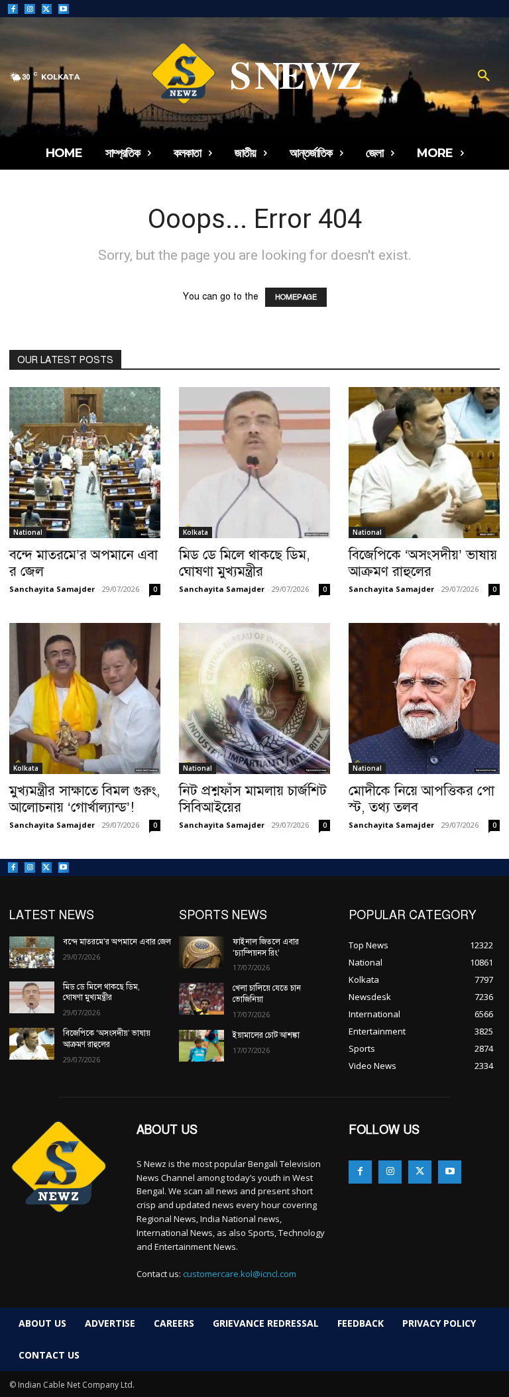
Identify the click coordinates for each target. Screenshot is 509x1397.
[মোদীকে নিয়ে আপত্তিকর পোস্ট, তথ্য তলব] (424, 698)
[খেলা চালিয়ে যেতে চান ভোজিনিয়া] (201, 999)
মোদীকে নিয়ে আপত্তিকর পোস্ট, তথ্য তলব (421, 799)
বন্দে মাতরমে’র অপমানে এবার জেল (83, 563)
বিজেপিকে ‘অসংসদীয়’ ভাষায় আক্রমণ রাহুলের (423, 563)
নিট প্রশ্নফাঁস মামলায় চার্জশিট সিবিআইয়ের (253, 799)
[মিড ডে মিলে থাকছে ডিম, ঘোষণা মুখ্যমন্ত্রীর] (254, 462)
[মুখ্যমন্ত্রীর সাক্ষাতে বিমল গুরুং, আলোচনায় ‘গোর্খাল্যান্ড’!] (84, 698)
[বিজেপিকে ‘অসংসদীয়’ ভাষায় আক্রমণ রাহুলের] (424, 462)
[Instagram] (29, 9)
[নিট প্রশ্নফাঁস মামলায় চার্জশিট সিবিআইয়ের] (254, 698)
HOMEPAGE (296, 297)
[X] (47, 9)
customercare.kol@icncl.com (239, 1274)
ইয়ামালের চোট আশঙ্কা (266, 1035)
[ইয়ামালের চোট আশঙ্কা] (201, 1046)
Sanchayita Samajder (52, 589)
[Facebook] (13, 9)
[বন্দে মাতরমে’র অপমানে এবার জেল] (84, 462)
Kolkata (195, 532)
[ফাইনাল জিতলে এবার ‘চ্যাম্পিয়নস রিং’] (201, 952)
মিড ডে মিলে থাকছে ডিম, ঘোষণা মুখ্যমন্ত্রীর (244, 563)
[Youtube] (63, 9)
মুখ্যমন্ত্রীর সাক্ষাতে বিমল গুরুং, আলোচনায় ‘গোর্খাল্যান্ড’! (84, 799)
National (27, 532)
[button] (484, 77)
